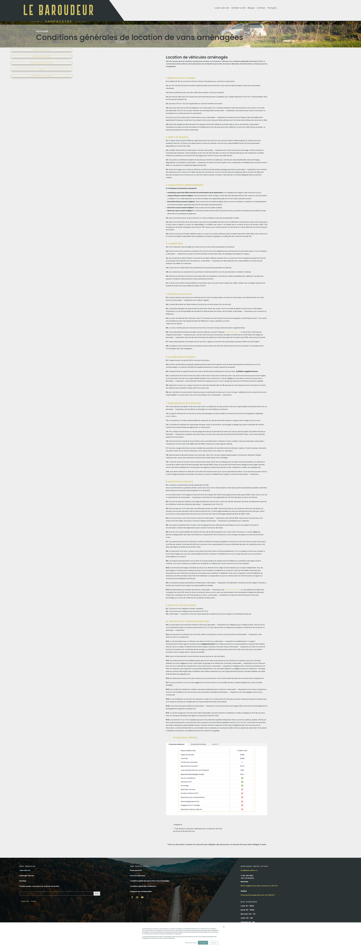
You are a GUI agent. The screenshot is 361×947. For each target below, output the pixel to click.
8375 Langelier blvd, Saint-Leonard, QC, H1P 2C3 (259, 886)
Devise (41, 69)
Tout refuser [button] (214, 942)
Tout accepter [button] (202, 942)
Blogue (251, 8)
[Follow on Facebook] (132, 897)
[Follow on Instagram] (137, 897)
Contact (261, 8)
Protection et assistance (41, 76)
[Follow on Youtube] (142, 897)
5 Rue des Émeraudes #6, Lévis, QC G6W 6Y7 (258, 895)
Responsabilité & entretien (41, 63)
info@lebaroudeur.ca (249, 870)
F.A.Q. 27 (215, 744)
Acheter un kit (238, 8)
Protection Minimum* (177, 744)
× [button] (224, 926)
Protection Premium (198, 744)
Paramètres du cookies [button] (191, 942)
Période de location (41, 50)
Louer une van (222, 8)
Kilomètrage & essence (41, 56)
